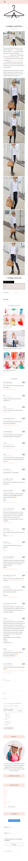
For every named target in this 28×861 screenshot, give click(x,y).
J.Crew (4, 799)
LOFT (4, 798)
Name (4, 693)
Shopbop (5, 794)
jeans (14, 49)
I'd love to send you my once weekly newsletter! (13, 839)
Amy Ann (5, 299)
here (20, 56)
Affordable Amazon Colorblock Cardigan (12, 348)
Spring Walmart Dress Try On (9, 370)
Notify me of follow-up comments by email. (8, 716)
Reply (23, 382)
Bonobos (5, 806)
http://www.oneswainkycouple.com (16, 580)
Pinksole (5, 550)
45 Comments (6, 292)
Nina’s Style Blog (7, 412)
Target (4, 805)
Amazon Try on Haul (7, 326)
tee (12, 51)
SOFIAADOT (10, 535)
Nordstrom (5, 791)
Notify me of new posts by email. (7, 723)
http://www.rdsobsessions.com (10, 462)
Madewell (5, 803)
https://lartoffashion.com (8, 657)
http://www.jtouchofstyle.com (10, 502)
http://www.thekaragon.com (9, 389)
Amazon (5, 789)
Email (4, 698)
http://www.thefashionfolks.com (10, 425)
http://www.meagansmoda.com (10, 569)
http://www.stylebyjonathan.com (10, 597)
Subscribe (14, 844)
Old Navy (5, 796)
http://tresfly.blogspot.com (9, 448)
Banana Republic (7, 801)
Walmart (5, 792)
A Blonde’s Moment (7, 522)
